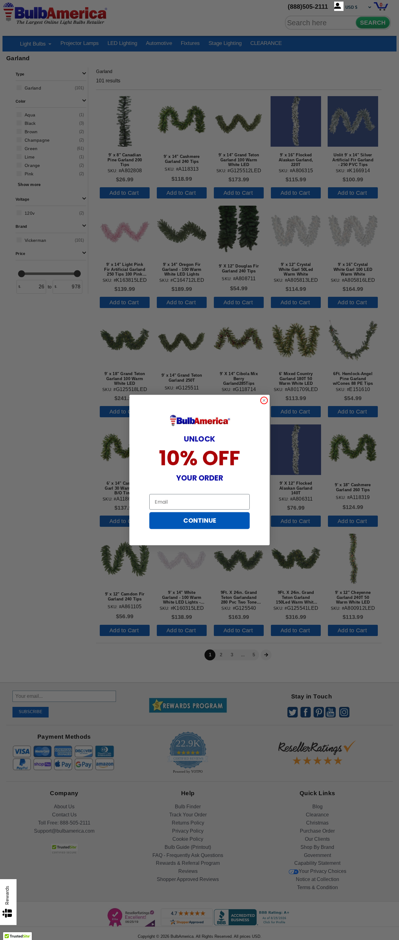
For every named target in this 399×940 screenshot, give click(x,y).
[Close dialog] (264, 400)
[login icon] (339, 6)
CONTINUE (199, 520)
